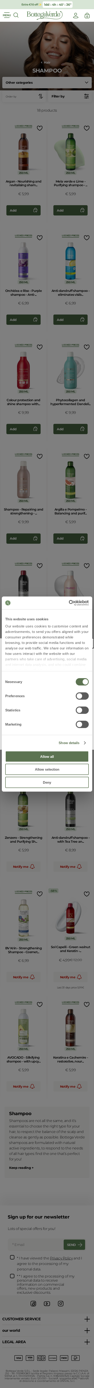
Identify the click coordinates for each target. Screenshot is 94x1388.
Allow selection (47, 769)
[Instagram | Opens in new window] (60, 1307)
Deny (47, 782)
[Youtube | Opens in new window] (47, 1307)
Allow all (47, 756)
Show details (69, 743)
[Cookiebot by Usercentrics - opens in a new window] (69, 603)
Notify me (20, 867)
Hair (47, 63)
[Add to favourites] (39, 128)
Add (13, 210)
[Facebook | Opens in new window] (33, 1307)
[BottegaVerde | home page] (45, 15)
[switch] (82, 695)
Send (71, 1245)
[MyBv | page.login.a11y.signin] (75, 15)
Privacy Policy (61, 1258)
